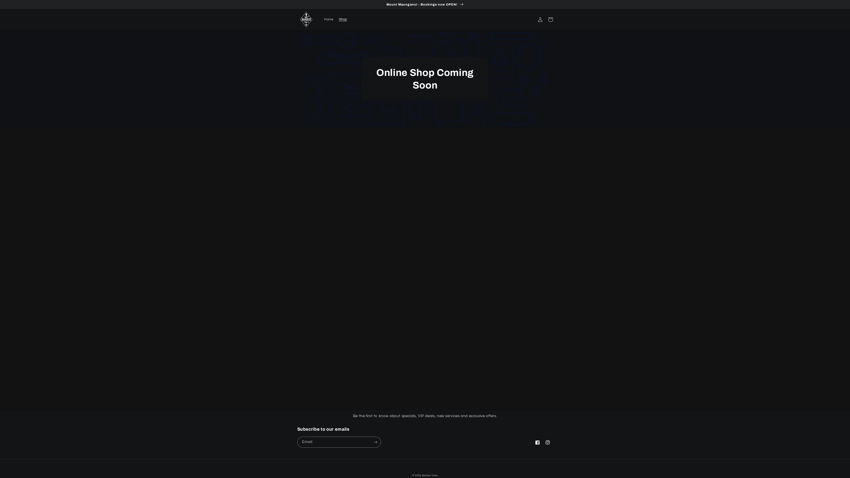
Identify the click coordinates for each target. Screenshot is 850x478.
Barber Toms (430, 475)
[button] (530, 19)
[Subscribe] (375, 442)
